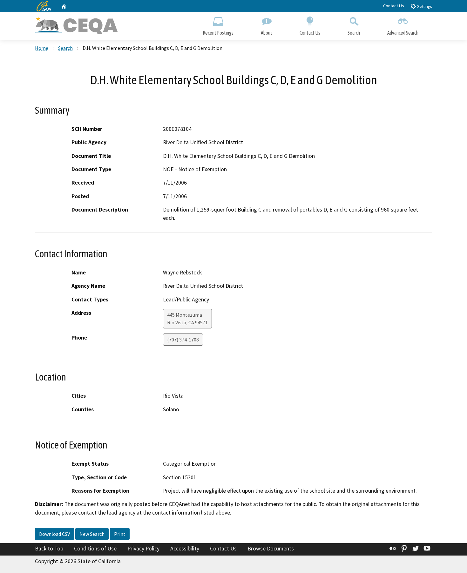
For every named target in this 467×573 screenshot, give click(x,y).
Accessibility (184, 548)
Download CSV (54, 534)
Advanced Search (402, 33)
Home (41, 48)
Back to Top (49, 548)
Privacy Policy (143, 548)
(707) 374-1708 (183, 339)
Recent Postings (218, 33)
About (266, 33)
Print (119, 534)
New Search (92, 534)
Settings (424, 6)
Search (354, 33)
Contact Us (393, 6)
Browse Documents (270, 548)
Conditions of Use (95, 548)
